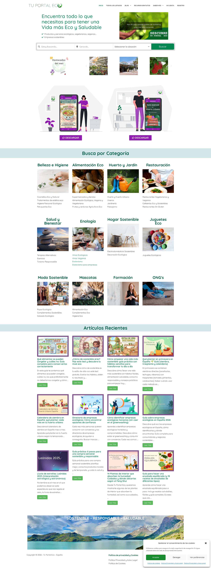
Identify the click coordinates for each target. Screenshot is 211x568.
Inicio (101, 5)
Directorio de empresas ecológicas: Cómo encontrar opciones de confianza (87, 420)
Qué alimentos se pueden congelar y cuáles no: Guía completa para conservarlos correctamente (52, 363)
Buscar (163, 46)
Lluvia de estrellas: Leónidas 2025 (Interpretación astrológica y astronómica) (52, 476)
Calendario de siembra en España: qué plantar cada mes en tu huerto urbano (50, 420)
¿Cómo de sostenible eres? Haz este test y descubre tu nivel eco (86, 361)
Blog (127, 5)
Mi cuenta (170, 5)
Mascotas (88, 277)
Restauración (158, 165)
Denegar (176, 557)
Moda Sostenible (53, 277)
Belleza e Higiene (52, 165)
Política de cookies (154, 563)
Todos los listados (114, 5)
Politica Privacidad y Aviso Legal (172, 563)
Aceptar (155, 557)
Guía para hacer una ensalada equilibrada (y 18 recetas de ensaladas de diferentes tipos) (156, 477)
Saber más (157, 5)
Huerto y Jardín (123, 165)
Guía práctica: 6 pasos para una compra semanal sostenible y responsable (86, 454)
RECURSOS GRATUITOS (142, 5)
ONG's (158, 277)
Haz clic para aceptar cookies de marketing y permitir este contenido (144, 25)
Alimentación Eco (87, 165)
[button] (206, 543)
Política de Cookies (117, 563)
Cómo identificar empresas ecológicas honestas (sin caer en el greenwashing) (122, 420)
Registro (180, 5)
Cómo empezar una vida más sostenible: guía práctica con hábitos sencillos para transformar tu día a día (122, 363)
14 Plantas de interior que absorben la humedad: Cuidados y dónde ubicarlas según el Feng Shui (121, 477)
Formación (123, 277)
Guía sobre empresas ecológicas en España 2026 (156, 418)
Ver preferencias (197, 557)
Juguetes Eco (158, 221)
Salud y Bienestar (52, 221)
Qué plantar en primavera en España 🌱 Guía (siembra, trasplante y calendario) (157, 361)
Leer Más (42, 385)
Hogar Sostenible (123, 219)
